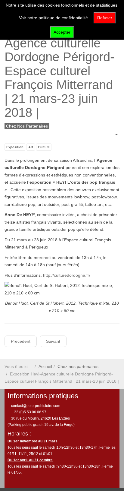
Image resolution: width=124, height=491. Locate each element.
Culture (44, 147)
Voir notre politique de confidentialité (53, 17)
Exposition (14, 147)
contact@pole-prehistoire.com (35, 406)
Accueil (45, 366)
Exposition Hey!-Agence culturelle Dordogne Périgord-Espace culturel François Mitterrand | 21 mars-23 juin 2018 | (59, 70)
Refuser (104, 17)
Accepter (62, 32)
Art (30, 147)
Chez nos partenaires (77, 366)
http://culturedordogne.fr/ (66, 275)
